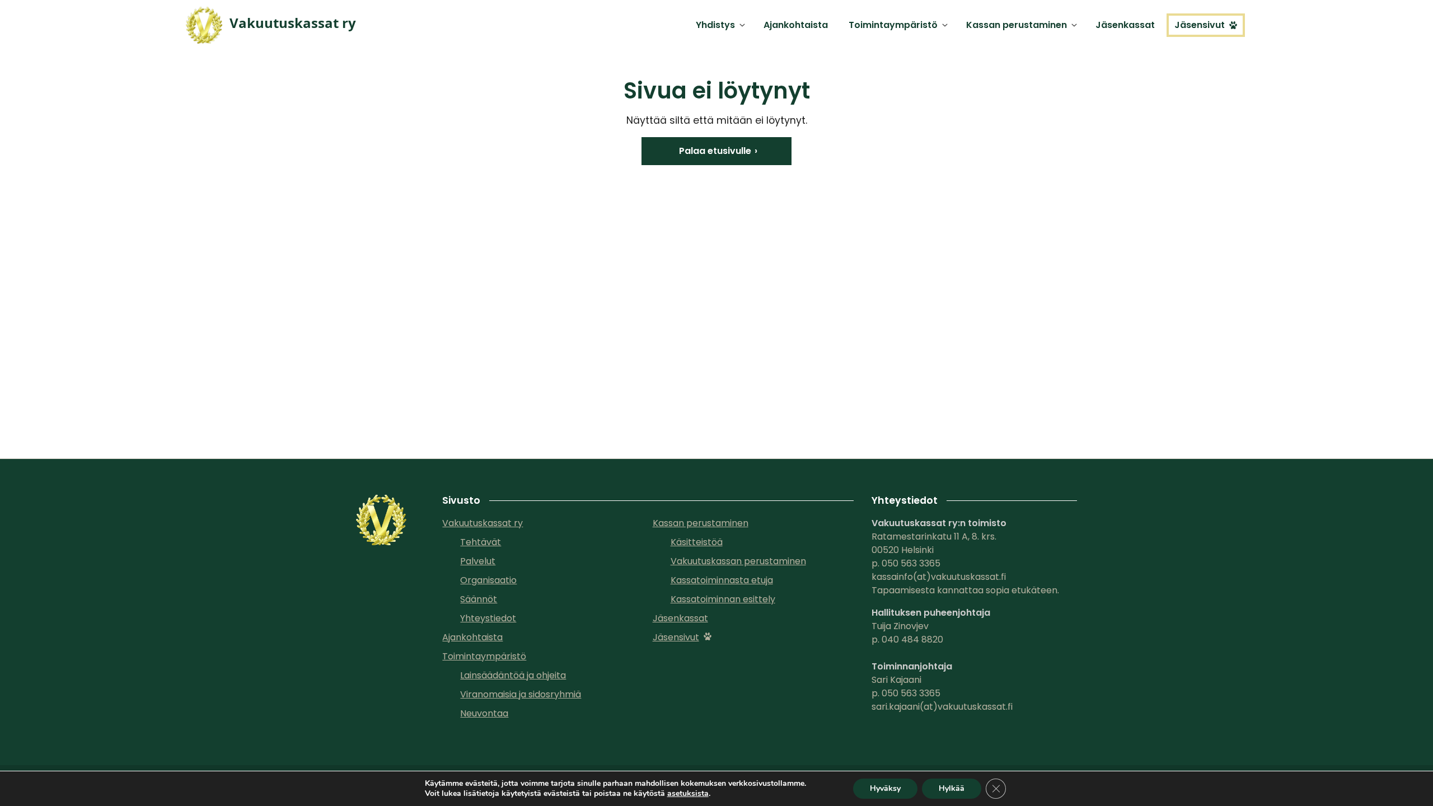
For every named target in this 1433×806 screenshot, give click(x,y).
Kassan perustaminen (1016, 24)
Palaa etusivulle (715, 150)
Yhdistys (715, 24)
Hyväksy (885, 788)
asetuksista (688, 794)
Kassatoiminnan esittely (723, 599)
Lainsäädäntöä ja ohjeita (513, 675)
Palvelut (477, 561)
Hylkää (951, 788)
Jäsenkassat (1125, 24)
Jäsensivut (1199, 24)
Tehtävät (480, 542)
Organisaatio (488, 580)
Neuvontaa (484, 713)
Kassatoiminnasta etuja (722, 580)
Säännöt (478, 599)
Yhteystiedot (488, 618)
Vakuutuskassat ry (482, 523)
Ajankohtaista (796, 24)
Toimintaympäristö (893, 24)
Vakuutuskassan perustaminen (738, 561)
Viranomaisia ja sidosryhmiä (520, 694)
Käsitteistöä (697, 542)
